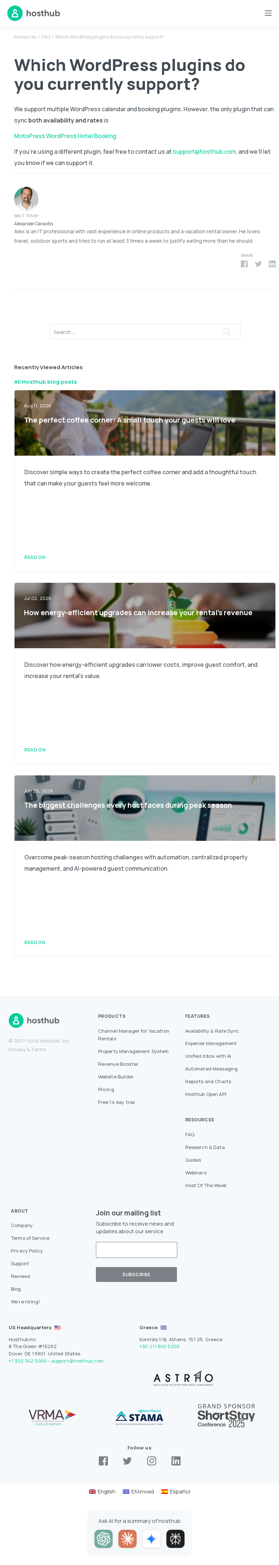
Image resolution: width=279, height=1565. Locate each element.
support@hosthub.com (204, 152)
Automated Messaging (211, 1068)
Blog (16, 1289)
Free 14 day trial (116, 1102)
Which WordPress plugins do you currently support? (109, 37)
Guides (193, 1160)
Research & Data (205, 1147)
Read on (34, 557)
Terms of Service (30, 1238)
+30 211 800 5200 (159, 1346)
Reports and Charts (208, 1081)
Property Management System (133, 1051)
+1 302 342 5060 (27, 1361)
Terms (38, 1049)
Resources (25, 37)
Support (20, 1263)
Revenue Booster (118, 1064)
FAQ (45, 37)
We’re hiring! (25, 1301)
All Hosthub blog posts (45, 382)
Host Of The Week (206, 1185)
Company (22, 1225)
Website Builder (116, 1076)
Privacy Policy (27, 1250)
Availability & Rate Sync (212, 1031)
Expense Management (211, 1043)
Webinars (195, 1172)
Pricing (106, 1089)
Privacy (17, 1049)
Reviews (20, 1276)
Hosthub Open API (205, 1094)
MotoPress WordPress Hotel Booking (65, 136)
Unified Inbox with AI (208, 1056)
